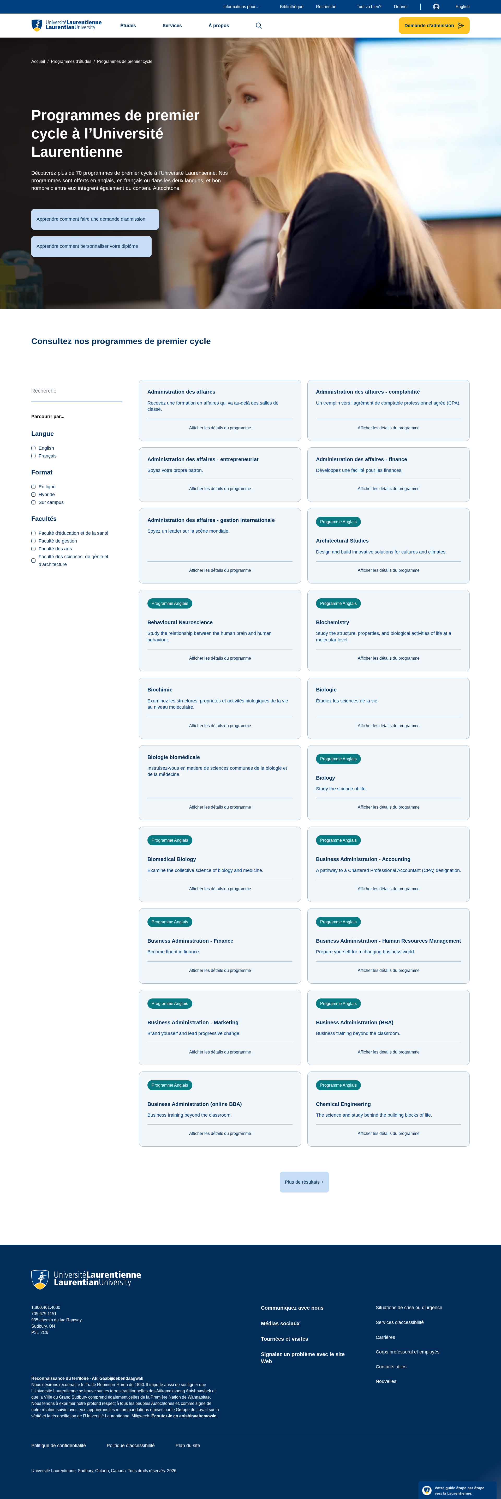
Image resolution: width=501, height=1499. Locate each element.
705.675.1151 (44, 1313)
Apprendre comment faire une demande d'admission (91, 219)
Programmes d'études (71, 61)
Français (48, 456)
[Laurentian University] (66, 25)
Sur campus (51, 502)
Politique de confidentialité (58, 1445)
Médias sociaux (280, 1323)
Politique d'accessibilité (131, 1445)
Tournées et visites (284, 1339)
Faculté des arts (55, 548)
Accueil (38, 61)
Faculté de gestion (58, 541)
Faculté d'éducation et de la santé (74, 533)
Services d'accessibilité (400, 1322)
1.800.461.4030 (45, 1307)
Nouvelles (386, 1381)
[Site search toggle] (259, 26)
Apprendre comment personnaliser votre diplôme (87, 246)
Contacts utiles (391, 1366)
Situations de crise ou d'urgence (409, 1307)
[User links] (440, 7)
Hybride (47, 494)
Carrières (385, 1337)
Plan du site (188, 1445)
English (463, 6)
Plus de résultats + (304, 1182)
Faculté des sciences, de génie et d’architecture (73, 560)
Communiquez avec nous (292, 1308)
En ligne (47, 486)
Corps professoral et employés (407, 1351)
